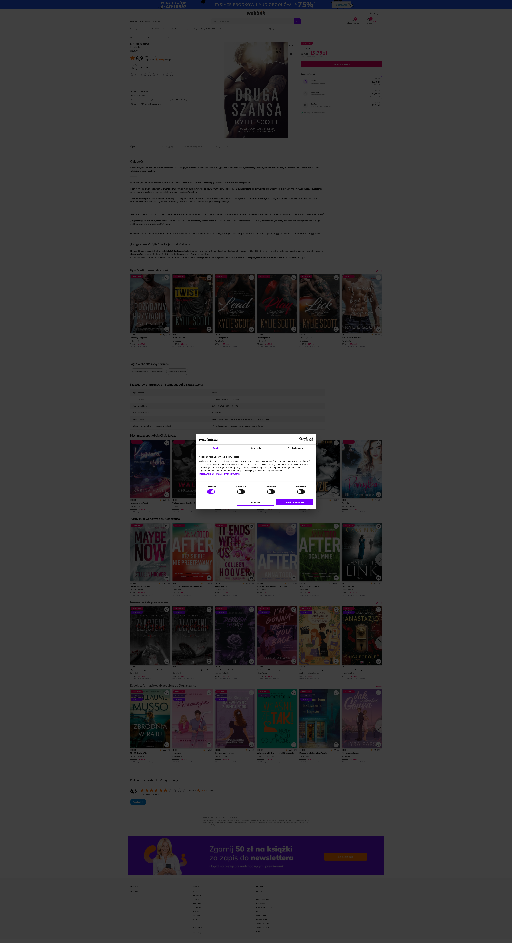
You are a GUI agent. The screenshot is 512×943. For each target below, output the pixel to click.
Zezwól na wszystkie (294, 502)
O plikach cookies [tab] (296, 448)
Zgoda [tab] (216, 448)
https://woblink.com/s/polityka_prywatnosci (220, 474)
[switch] (241, 491)
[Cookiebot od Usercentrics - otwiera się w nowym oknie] (301, 439)
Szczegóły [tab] (256, 448)
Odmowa (255, 502)
